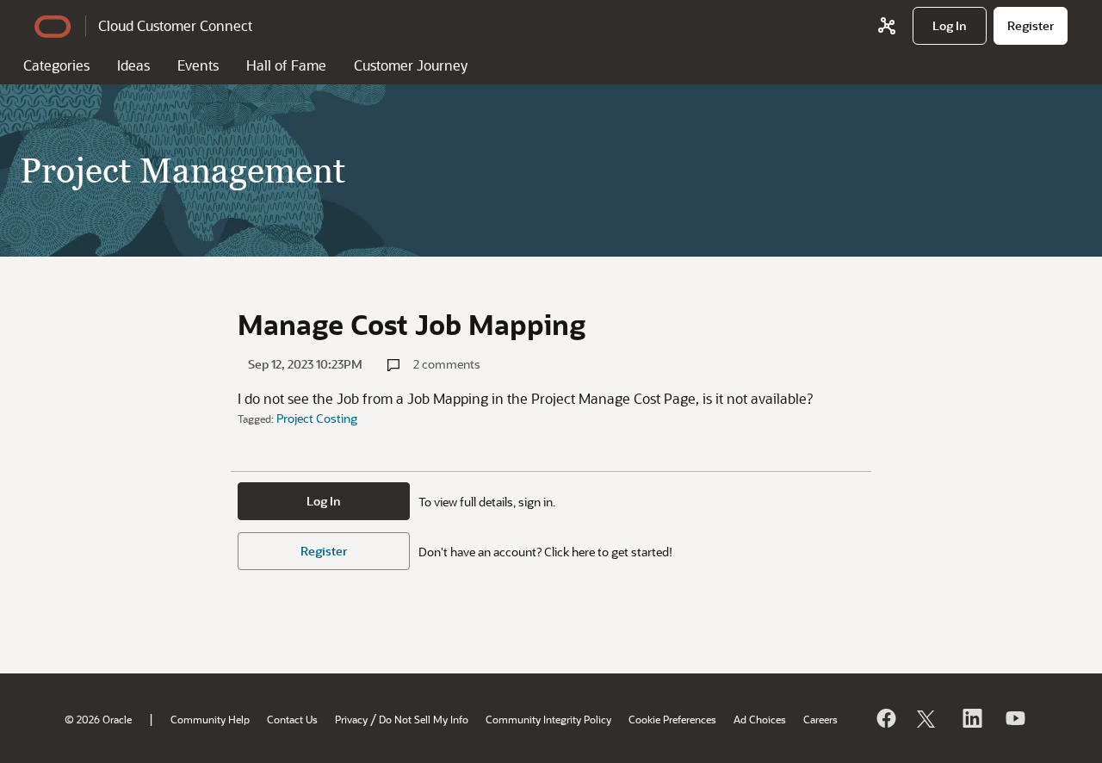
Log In (323, 501)
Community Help (210, 719)
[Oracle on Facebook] (885, 718)
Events (198, 65)
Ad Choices (760, 719)
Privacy (351, 719)
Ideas (133, 65)
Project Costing (316, 418)
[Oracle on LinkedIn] (971, 718)
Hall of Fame (286, 65)
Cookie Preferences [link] (672, 719)
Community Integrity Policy (548, 719)
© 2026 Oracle (98, 719)
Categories (56, 65)
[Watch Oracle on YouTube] (1014, 718)
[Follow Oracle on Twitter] (928, 718)
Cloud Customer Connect (175, 25)
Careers (820, 719)
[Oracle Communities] (886, 26)
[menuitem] (950, 26)
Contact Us (292, 719)
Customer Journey (410, 65)
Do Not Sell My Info (423, 719)
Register (323, 551)
